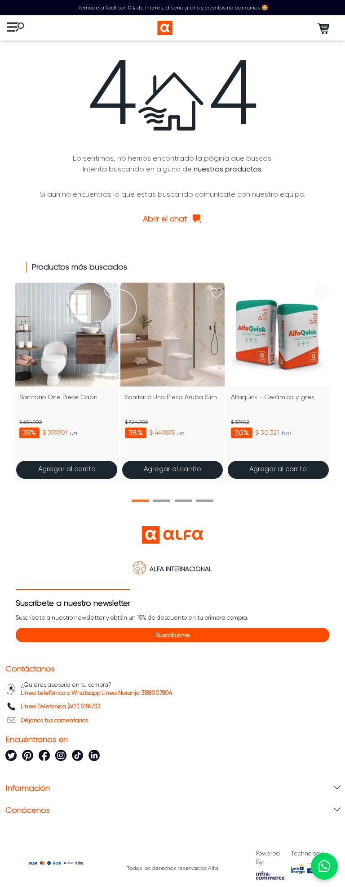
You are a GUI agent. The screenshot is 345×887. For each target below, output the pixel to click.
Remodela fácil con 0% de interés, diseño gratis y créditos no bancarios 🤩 (172, 8)
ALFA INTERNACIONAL (181, 568)
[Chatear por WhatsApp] (324, 866)
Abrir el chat (165, 218)
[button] (140, 500)
